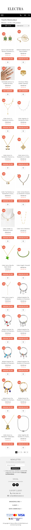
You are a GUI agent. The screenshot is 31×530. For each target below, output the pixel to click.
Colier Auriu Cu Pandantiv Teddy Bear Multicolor (7, 435)
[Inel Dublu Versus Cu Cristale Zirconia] (8, 73)
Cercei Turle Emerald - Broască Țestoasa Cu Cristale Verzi (7, 50)
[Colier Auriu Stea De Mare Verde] (8, 254)
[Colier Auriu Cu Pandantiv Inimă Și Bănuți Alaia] (8, 107)
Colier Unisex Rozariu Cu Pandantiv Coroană (23, 192)
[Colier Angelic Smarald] (23, 254)
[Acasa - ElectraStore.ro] (15, 9)
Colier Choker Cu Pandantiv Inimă (8, 229)
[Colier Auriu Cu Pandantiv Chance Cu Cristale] (8, 144)
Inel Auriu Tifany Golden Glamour (23, 82)
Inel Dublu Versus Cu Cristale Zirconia (8, 82)
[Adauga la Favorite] (8, 62)
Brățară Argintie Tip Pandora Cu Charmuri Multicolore (23, 362)
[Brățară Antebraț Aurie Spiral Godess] (23, 39)
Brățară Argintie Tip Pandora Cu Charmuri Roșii (7, 330)
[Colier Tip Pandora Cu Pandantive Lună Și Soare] (8, 181)
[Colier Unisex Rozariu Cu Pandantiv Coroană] (23, 181)
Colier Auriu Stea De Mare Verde (8, 266)
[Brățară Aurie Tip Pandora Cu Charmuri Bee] (23, 387)
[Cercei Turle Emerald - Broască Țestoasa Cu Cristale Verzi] (8, 39)
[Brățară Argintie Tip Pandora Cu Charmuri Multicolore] (23, 353)
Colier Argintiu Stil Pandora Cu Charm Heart (23, 435)
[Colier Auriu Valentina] (23, 218)
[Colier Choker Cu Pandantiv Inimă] (8, 218)
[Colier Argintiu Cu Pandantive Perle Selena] (23, 108)
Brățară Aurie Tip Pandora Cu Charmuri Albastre (7, 399)
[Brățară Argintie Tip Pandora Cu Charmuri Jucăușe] (23, 289)
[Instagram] (17, 484)
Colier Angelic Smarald (23, 265)
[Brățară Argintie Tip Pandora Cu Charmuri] (23, 321)
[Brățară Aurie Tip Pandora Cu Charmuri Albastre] (8, 387)
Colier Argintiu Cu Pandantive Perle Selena (23, 119)
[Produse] (2, 15)
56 (24, 452)
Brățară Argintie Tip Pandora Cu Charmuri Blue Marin (7, 362)
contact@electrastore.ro (16, 496)
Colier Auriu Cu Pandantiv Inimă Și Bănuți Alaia (7, 119)
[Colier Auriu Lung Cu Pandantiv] (8, 289)
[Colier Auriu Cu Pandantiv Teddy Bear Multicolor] (8, 424)
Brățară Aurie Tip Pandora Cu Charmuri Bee (23, 399)
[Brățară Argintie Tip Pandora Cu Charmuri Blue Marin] (8, 353)
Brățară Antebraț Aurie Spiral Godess (23, 50)
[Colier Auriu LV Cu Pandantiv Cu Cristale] (23, 144)
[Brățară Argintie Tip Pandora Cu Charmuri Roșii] (8, 321)
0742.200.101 (16, 493)
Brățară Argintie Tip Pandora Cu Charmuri (23, 330)
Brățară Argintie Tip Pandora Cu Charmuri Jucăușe (23, 298)
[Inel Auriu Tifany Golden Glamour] (23, 73)
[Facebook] (13, 484)
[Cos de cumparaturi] (25, 15)
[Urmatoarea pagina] (27, 452)
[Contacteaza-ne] (21, 15)
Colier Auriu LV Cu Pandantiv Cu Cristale (23, 156)
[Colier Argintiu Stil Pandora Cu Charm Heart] (23, 424)
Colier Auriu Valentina (23, 228)
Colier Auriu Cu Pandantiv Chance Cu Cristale (8, 156)
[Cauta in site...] (29, 15)
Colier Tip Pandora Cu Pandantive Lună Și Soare (7, 192)
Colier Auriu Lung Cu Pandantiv (8, 298)
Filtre (9, 25)
